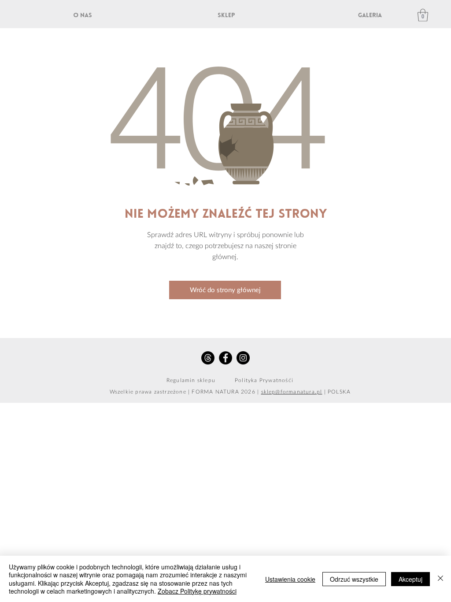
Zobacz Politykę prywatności (197, 591)
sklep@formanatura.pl (291, 391)
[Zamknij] (440, 579)
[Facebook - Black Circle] (225, 357)
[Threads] (207, 357)
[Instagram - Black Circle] (243, 357)
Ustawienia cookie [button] (290, 579)
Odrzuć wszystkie (354, 579)
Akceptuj (410, 579)
